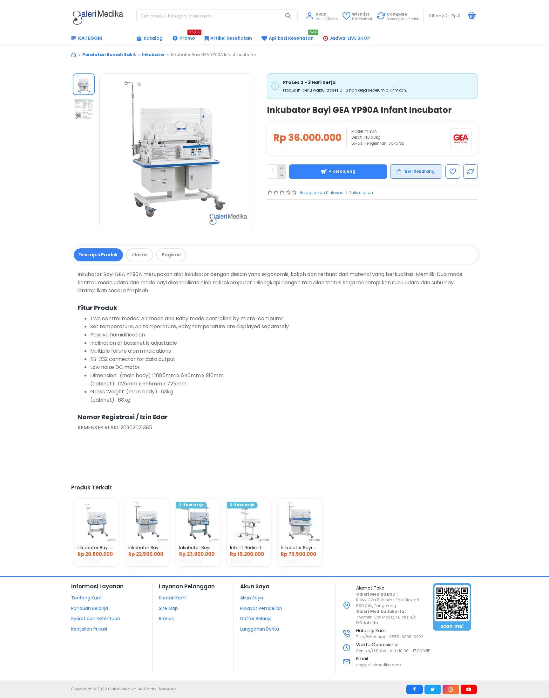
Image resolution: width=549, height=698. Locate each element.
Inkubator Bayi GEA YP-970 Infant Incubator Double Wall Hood (300, 547)
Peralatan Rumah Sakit (109, 55)
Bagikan (171, 255)
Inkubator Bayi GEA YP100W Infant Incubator (147, 547)
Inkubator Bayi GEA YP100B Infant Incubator (198, 547)
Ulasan (140, 255)
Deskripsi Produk (98, 255)
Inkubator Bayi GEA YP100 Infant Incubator (97, 547)
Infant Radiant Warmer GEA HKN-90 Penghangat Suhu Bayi (249, 547)
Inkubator (153, 55)
